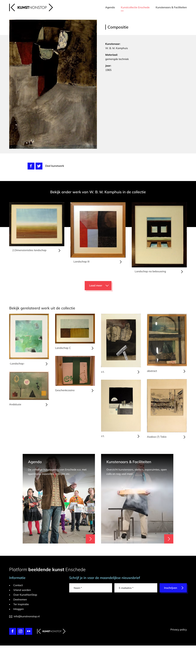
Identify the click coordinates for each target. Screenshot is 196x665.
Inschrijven (135, 334)
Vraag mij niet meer (141, 281)
